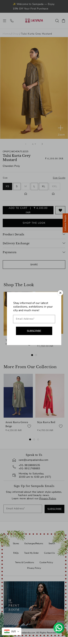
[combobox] (11, 631)
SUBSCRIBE (34, 330)
